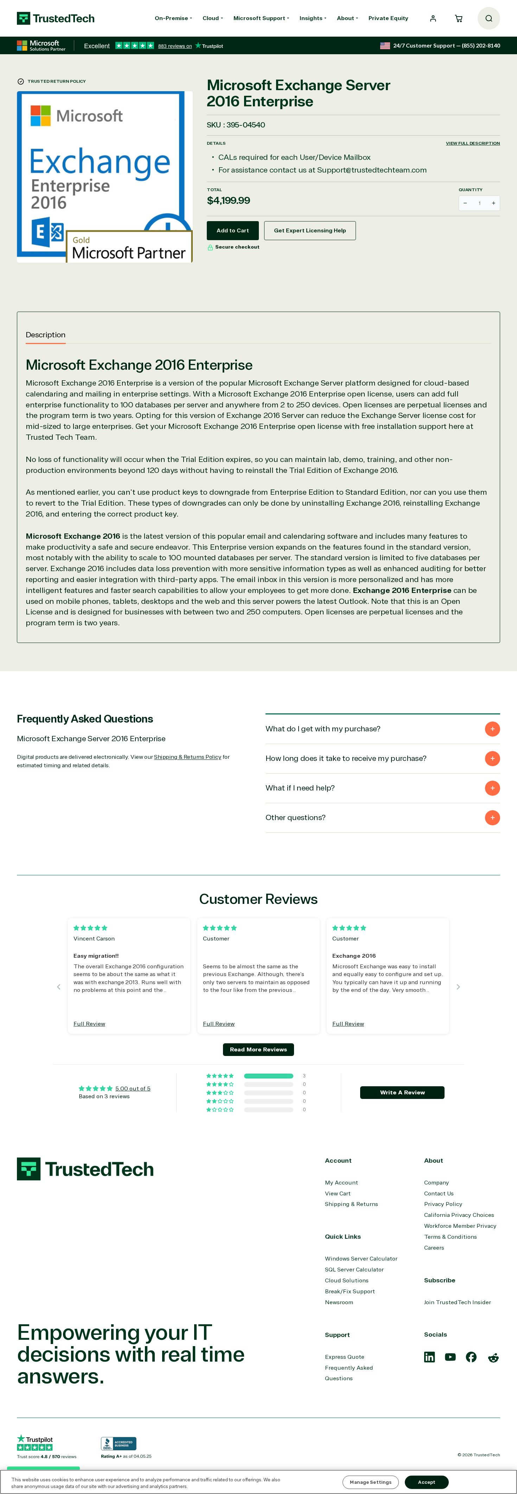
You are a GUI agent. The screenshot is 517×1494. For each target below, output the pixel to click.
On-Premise (171, 18)
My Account (341, 1182)
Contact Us (439, 1193)
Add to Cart (233, 230)
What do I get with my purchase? (323, 729)
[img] (90, 928)
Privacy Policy (443, 1204)
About (345, 18)
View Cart (338, 1193)
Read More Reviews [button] (258, 1049)
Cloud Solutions (347, 1280)
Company (436, 1182)
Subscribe (439, 1280)
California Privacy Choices (459, 1215)
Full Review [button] (89, 1023)
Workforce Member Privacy (460, 1226)
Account (338, 1160)
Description (46, 335)
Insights (311, 18)
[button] (458, 18)
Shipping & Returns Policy (187, 757)
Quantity (471, 190)
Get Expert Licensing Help (310, 230)
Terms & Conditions (450, 1236)
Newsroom (339, 1302)
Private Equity (388, 18)
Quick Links (343, 1236)
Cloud (211, 18)
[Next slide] (458, 987)
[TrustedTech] (55, 18)
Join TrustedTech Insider (457, 1302)
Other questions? (295, 818)
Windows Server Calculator (361, 1258)
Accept (426, 1482)
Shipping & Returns (351, 1204)
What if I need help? (300, 788)
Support (337, 1335)
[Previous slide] (58, 987)
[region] (258, 1482)
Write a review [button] (402, 1092)
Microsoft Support (259, 18)
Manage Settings (370, 1482)
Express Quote (344, 1357)
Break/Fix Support (350, 1291)
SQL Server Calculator (354, 1269)
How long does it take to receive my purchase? (346, 758)
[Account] (433, 18)
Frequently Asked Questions (349, 1373)
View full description (473, 143)
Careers (434, 1247)
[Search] (489, 18)
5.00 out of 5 (133, 1088)
